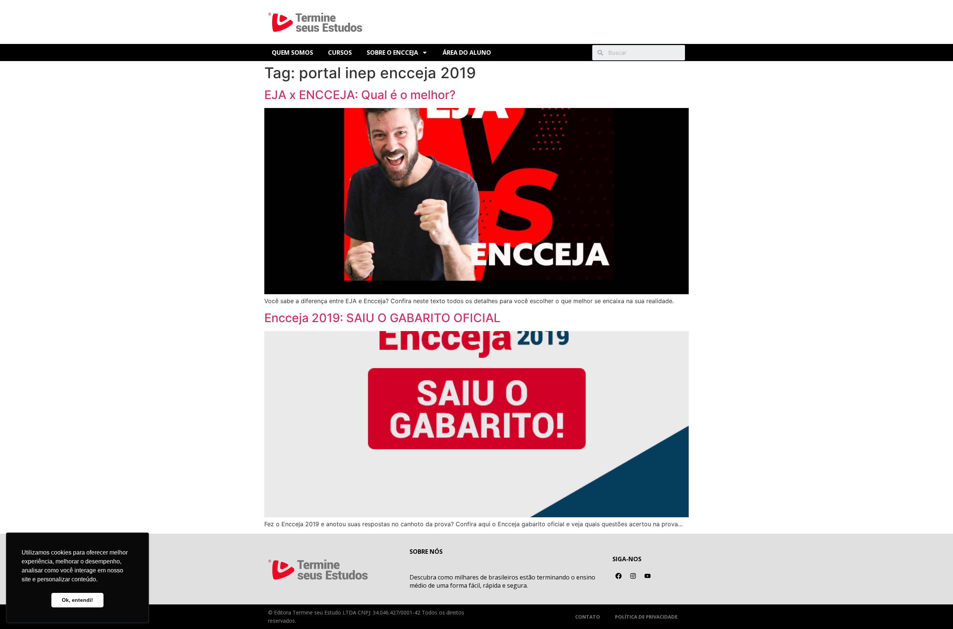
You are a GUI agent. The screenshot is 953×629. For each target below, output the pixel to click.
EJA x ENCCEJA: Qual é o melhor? (360, 95)
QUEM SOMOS (292, 52)
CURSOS (340, 52)
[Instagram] (633, 575)
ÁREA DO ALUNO (467, 52)
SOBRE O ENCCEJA (392, 52)
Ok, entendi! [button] (77, 600)
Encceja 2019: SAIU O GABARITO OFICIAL (382, 318)
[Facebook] (618, 575)
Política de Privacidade (646, 616)
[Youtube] (647, 575)
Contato (587, 616)
